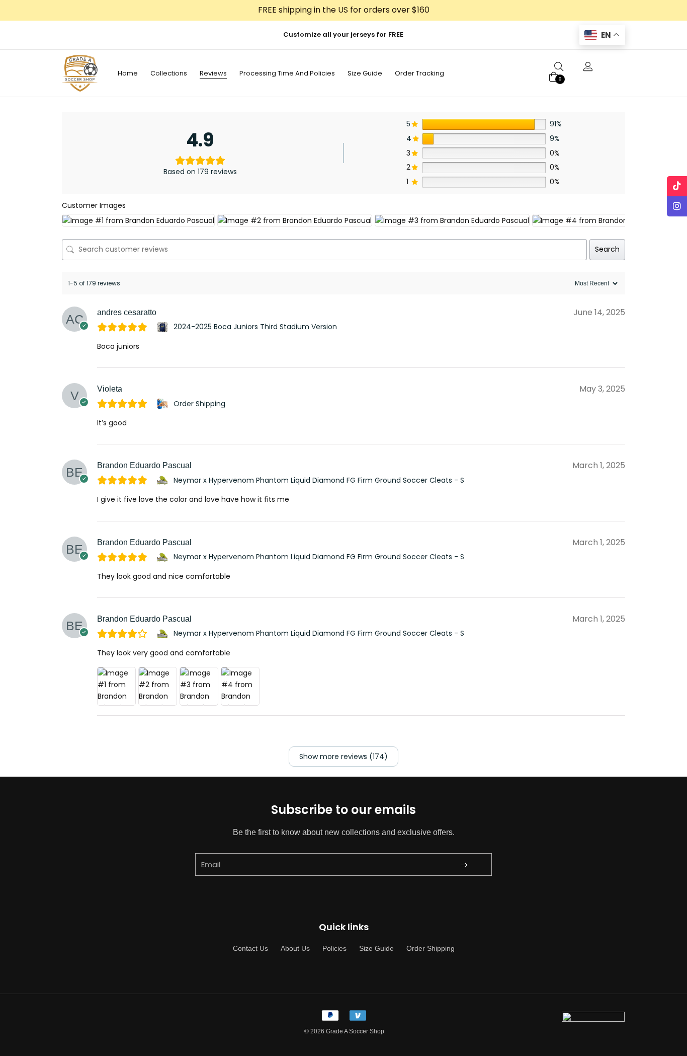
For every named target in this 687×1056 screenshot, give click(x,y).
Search (607, 249)
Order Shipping (199, 404)
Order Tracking (419, 73)
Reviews (213, 73)
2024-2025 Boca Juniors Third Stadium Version (255, 327)
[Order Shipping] (163, 404)
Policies (334, 948)
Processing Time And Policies (287, 73)
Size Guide (365, 73)
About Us (295, 948)
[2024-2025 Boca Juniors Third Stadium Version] (163, 327)
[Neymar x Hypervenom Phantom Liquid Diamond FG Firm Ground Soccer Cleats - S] (163, 480)
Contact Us (250, 948)
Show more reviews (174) (343, 756)
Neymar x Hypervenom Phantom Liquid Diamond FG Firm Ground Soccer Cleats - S (319, 480)
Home (128, 73)
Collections (168, 73)
